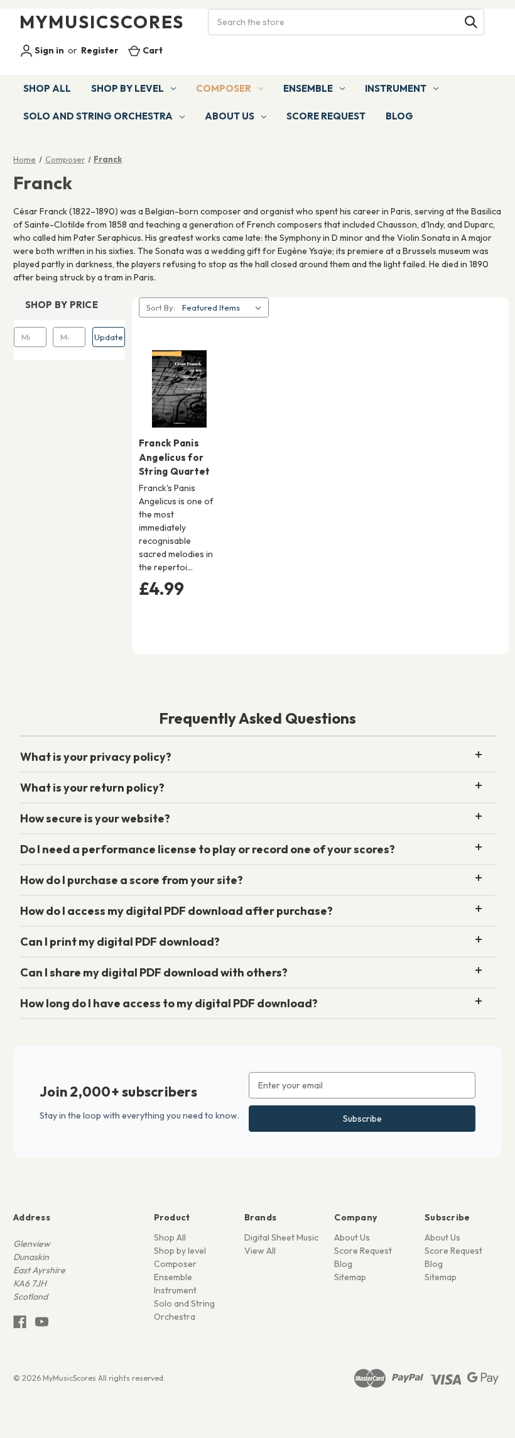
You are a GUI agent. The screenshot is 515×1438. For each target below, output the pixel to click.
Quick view (176, 367)
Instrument (395, 88)
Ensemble (308, 88)
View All (260, 1250)
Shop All (47, 88)
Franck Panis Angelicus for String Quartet (174, 457)
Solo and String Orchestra (98, 116)
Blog (399, 116)
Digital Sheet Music (281, 1237)
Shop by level (127, 88)
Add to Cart (179, 411)
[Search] (471, 22)
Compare (175, 389)
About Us (229, 116)
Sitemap (350, 1277)
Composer (223, 88)
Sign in (48, 50)
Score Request (326, 116)
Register (100, 50)
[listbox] (224, 307)
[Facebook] (19, 1322)
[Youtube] (41, 1322)
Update (108, 337)
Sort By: (160, 307)
